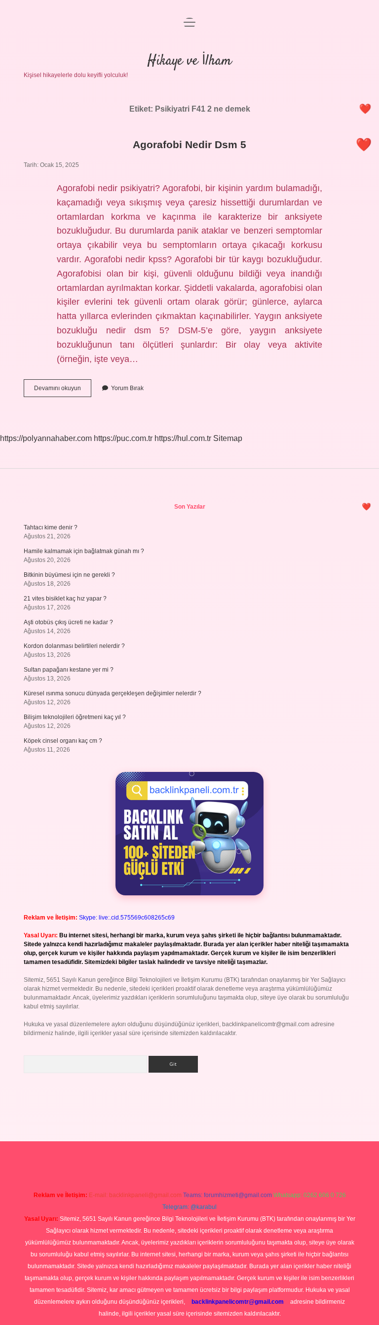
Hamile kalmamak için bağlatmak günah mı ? (84, 551)
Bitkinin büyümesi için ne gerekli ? (69, 574)
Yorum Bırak (127, 388)
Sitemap (227, 438)
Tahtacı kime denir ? (50, 527)
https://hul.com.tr (182, 438)
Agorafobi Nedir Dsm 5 (189, 144)
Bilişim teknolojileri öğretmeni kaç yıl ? (75, 717)
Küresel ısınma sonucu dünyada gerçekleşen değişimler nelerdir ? (112, 693)
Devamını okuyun (62, 390)
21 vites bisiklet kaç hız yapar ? (65, 598)
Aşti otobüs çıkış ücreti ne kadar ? (68, 622)
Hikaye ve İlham (189, 61)
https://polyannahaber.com (46, 438)
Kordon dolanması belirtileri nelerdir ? (74, 645)
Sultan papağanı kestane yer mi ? (69, 669)
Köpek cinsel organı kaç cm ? (63, 740)
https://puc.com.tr (123, 438)
